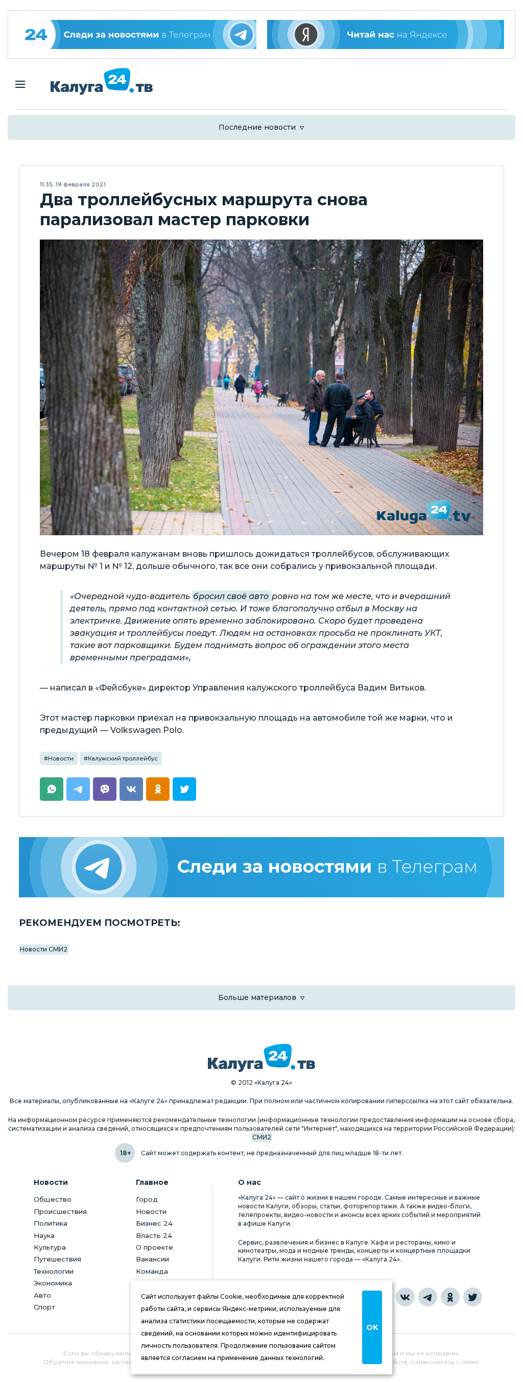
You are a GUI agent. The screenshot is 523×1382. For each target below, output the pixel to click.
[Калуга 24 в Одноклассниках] (450, 1297)
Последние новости (257, 127)
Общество (53, 1199)
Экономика (53, 1283)
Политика (50, 1223)
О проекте (154, 1247)
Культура (50, 1247)
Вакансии (152, 1259)
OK (372, 1327)
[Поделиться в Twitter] (184, 789)
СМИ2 (261, 1137)
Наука (44, 1235)
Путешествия (57, 1259)
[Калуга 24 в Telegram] (427, 1297)
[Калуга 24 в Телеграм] (137, 34)
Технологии (54, 1271)
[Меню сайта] (20, 84)
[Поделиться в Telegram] (78, 789)
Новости (61, 758)
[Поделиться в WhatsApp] (51, 789)
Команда (152, 1271)
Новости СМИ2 (43, 949)
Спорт (44, 1307)
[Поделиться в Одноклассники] (158, 789)
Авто (42, 1295)
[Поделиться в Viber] (105, 789)
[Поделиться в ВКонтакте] (131, 789)
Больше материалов (257, 997)
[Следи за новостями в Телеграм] (261, 867)
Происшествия (60, 1211)
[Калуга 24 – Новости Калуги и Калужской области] (102, 81)
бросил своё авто (232, 596)
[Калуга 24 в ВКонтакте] (405, 1297)
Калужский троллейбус (123, 758)
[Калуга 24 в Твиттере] (472, 1297)
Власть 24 (154, 1235)
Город (147, 1199)
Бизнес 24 (154, 1223)
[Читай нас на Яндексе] (386, 34)
